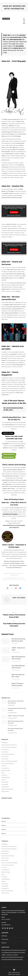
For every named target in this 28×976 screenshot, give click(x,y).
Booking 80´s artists (11, 577)
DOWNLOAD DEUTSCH (9, 454)
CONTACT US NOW (8, 433)
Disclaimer (4, 942)
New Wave (12, 579)
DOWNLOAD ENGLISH (8, 457)
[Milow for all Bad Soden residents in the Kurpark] (11, 804)
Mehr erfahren (14, 209)
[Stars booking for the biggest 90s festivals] (5, 810)
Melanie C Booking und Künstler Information (17, 684)
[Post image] (6, 641)
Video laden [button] (15, 212)
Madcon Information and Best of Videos (18, 675)
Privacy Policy (5, 939)
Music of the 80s (6, 579)
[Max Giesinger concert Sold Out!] (17, 804)
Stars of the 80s (22, 579)
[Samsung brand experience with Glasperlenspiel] (5, 804)
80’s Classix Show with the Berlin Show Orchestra (18, 640)
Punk (17, 579)
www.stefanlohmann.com (9, 525)
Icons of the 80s (20, 577)
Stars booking (6, 18)
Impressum (4, 935)
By (19, 573)
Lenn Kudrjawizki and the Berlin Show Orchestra (17, 709)
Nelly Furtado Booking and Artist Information (18, 658)
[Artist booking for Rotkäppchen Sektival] (11, 810)
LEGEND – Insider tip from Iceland (18, 649)
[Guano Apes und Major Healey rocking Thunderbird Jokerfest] (23, 804)
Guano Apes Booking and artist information (18, 666)
